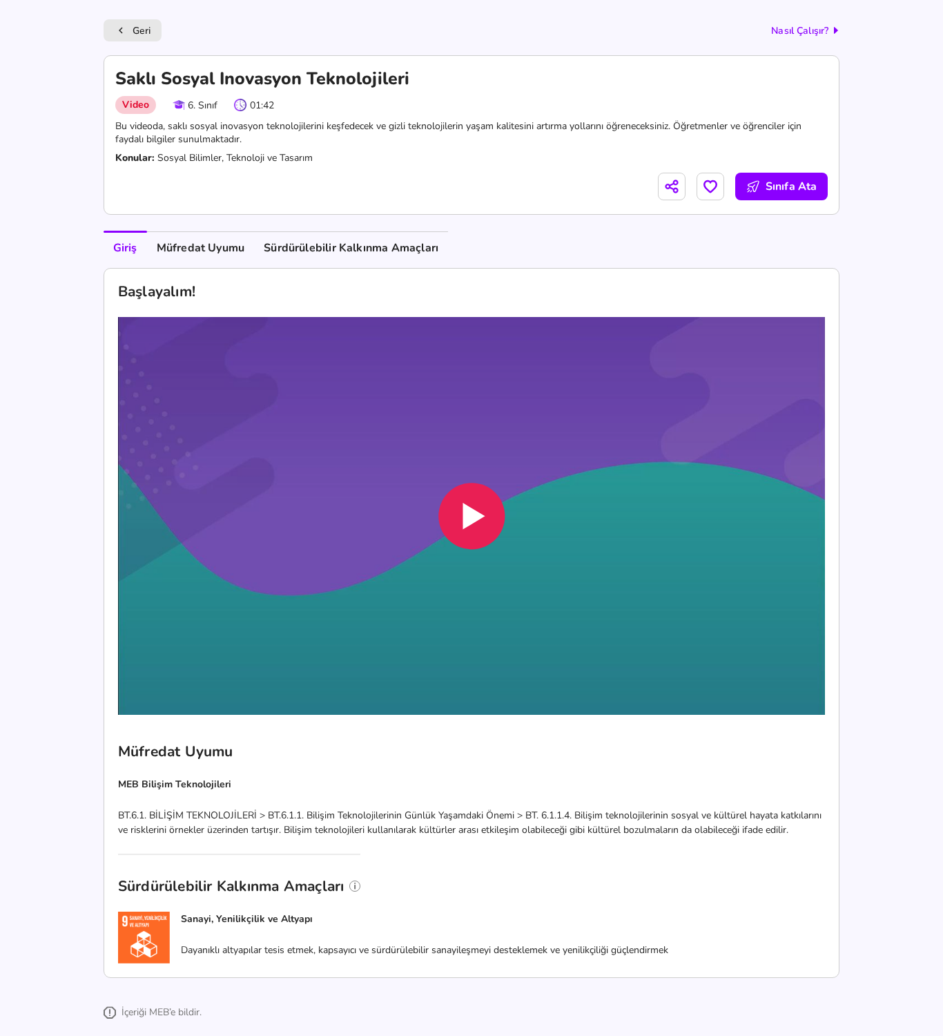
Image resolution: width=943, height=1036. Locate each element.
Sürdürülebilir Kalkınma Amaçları (351, 248)
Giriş (125, 248)
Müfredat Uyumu (201, 248)
